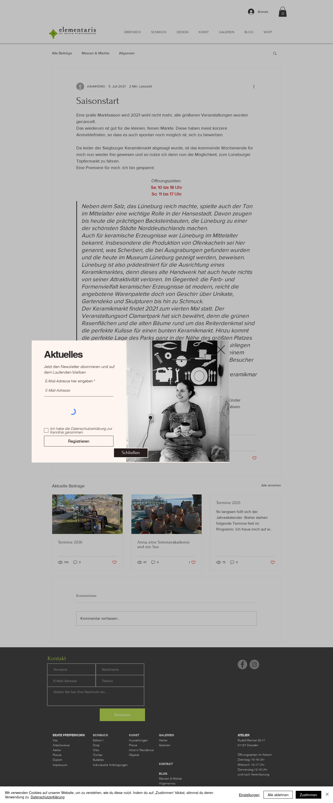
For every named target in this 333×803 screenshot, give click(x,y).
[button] (166, 453)
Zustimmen (308, 794)
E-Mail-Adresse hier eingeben (104, 381)
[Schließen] (327, 794)
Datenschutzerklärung (48, 796)
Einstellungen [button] (249, 794)
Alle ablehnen (278, 794)
